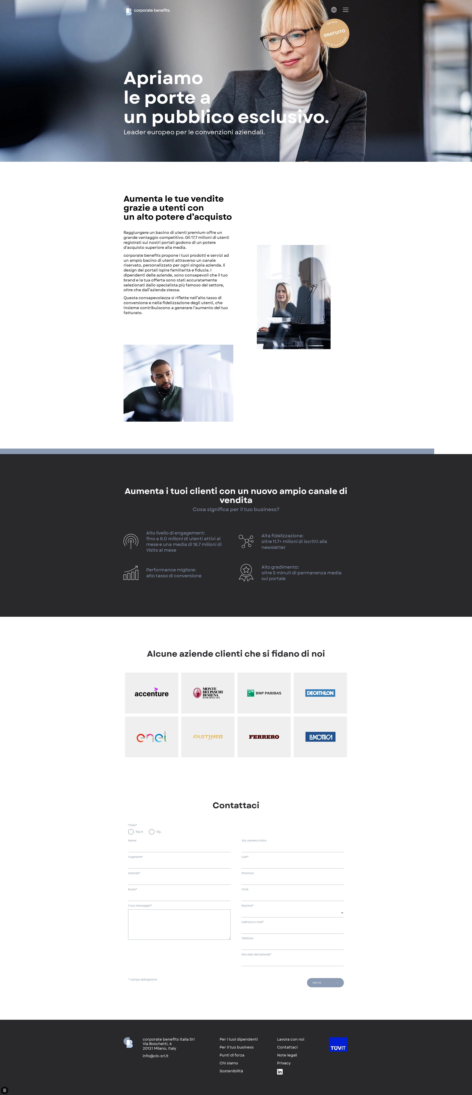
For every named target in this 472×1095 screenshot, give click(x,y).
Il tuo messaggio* (140, 905)
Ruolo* (132, 889)
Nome (132, 840)
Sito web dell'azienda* (256, 954)
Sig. (158, 831)
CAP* (245, 857)
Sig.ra (139, 831)
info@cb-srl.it (156, 1056)
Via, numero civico (254, 840)
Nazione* (248, 905)
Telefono (247, 938)
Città (245, 889)
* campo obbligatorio (142, 979)
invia (317, 983)
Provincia (248, 873)
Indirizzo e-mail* (253, 922)
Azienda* (134, 873)
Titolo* (132, 825)
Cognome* (135, 857)
